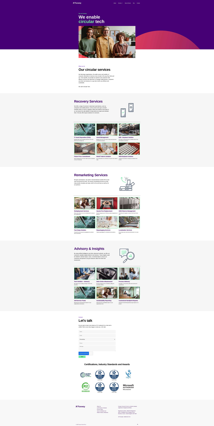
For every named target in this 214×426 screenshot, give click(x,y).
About (115, 3)
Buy (134, 3)
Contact (138, 3)
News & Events (128, 3)
